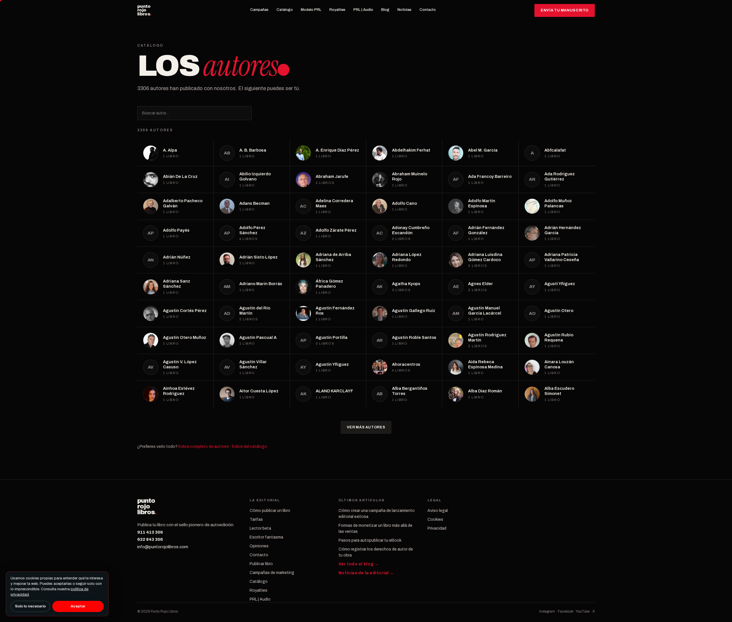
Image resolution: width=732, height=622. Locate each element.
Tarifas (256, 519)
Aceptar (78, 606)
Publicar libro (261, 564)
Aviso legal (437, 510)
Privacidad (436, 528)
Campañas (259, 10)
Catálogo (285, 10)
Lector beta (260, 528)
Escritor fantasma (266, 537)
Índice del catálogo (249, 446)
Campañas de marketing (272, 573)
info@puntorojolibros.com (162, 547)
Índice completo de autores (203, 446)
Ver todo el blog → (359, 564)
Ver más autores (366, 427)
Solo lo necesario (30, 606)
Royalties (337, 10)
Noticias (404, 10)
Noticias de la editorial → (366, 573)
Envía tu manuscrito (564, 10)
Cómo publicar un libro (270, 510)
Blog (385, 10)
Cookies (435, 519)
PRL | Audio (363, 10)
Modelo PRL (311, 10)
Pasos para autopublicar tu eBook (370, 540)
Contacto (427, 10)
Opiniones (259, 546)
